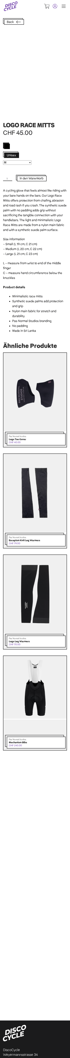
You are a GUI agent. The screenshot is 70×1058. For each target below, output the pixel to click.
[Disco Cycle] (10, 6)
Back (10, 22)
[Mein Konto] (53, 6)
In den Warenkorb (31, 178)
